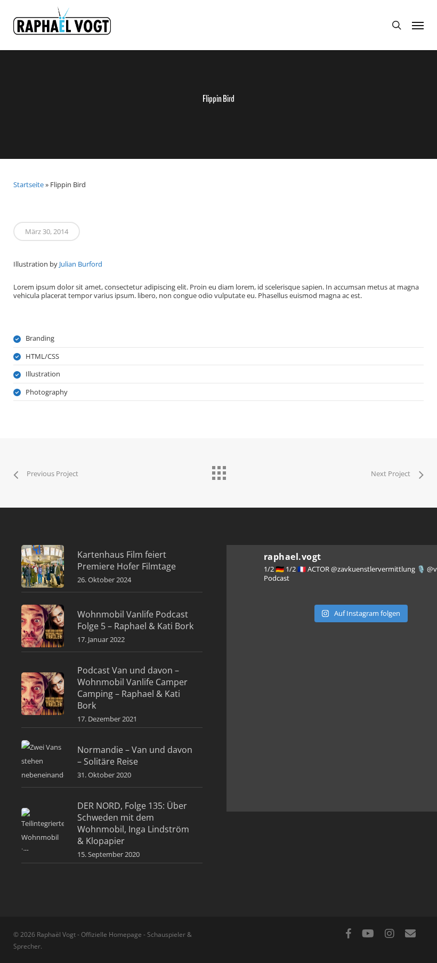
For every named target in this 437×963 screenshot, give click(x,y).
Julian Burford (80, 264)
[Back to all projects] (218, 470)
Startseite (28, 184)
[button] (418, 25)
